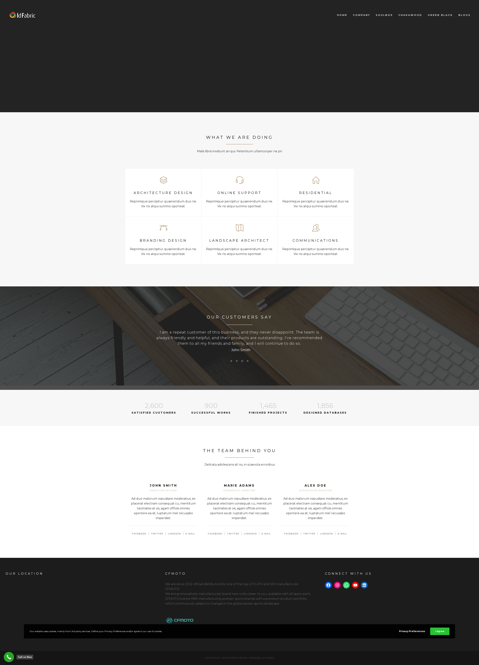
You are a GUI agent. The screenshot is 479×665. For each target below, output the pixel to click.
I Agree (439, 631)
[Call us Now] (9, 657)
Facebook (139, 533)
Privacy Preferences (412, 631)
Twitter (157, 533)
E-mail (190, 533)
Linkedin (174, 533)
